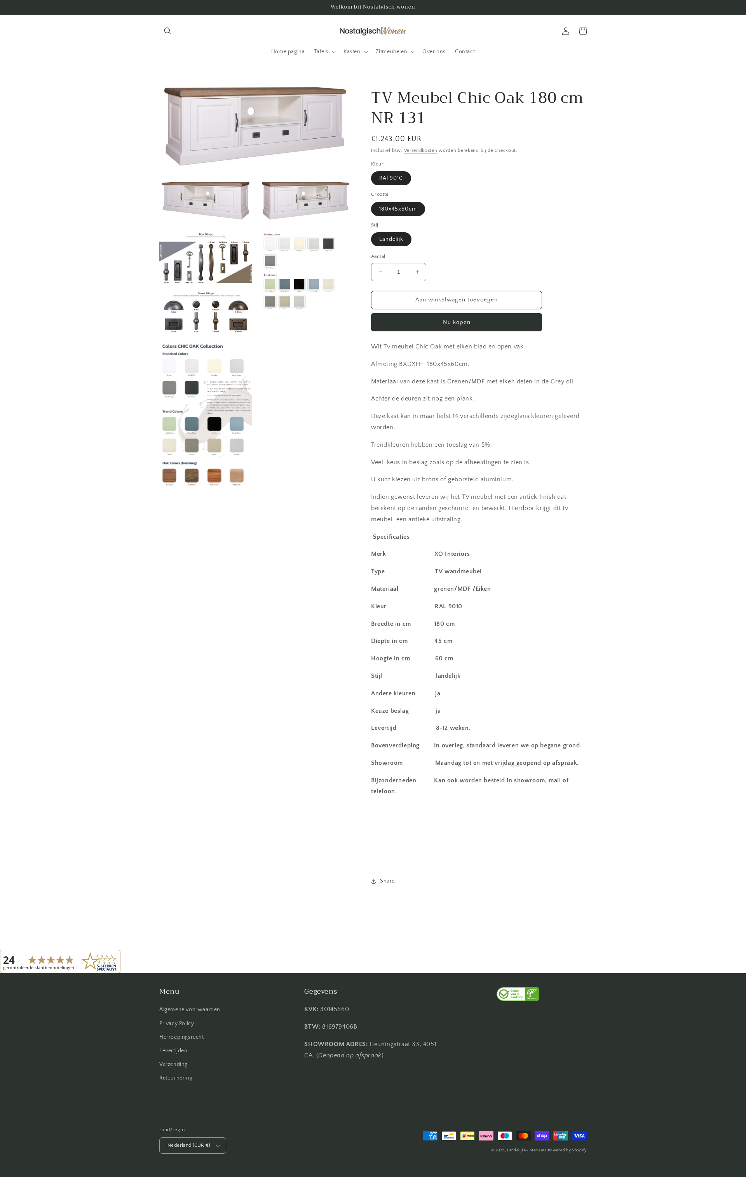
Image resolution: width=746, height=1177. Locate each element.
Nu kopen (457, 322)
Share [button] (387, 881)
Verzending (173, 1064)
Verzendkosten (420, 150)
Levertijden (173, 1051)
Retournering (175, 1078)
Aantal (378, 256)
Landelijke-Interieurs (527, 1150)
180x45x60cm (398, 209)
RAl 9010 (391, 178)
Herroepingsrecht (181, 1037)
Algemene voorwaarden (189, 1009)
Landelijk (391, 239)
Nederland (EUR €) (189, 1145)
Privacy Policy (176, 1023)
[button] (167, 31)
